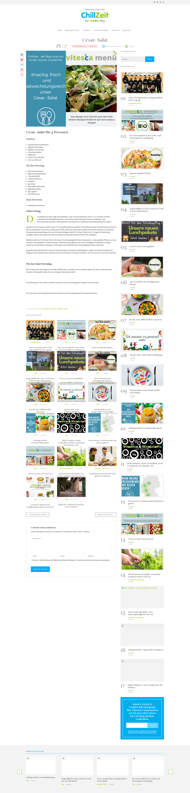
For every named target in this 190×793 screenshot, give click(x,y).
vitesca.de (115, 30)
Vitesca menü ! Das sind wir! (40, 474)
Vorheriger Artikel (39, 515)
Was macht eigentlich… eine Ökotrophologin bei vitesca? (140, 613)
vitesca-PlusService (101, 30)
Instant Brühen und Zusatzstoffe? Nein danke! (102, 410)
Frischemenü (45, 309)
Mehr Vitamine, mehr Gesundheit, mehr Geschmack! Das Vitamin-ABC (71, 442)
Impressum (126, 30)
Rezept (60, 309)
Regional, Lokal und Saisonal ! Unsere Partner (71, 506)
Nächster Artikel (105, 515)
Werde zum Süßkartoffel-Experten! (40, 410)
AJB (66, 45)
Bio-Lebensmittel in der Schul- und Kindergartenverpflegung (71, 348)
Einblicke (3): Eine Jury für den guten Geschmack (102, 475)
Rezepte (86, 30)
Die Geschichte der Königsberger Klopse (102, 379)
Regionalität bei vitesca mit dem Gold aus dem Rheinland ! (40, 379)
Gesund (54, 309)
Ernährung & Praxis (72, 30)
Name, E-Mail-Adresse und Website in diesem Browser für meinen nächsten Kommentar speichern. (71, 560)
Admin (97, 468)
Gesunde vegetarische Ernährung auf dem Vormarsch (40, 506)
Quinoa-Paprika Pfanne (102, 347)
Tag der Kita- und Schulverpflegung (71, 410)
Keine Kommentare (114, 46)
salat (66, 309)
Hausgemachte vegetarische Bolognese (146, 650)
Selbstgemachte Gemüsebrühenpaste (40, 441)
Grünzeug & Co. (80, 46)
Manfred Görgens (137, 617)
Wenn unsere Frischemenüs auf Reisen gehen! (102, 441)
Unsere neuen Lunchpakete (71, 378)
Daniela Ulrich (35, 342)
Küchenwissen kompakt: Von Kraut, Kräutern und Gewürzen (71, 475)
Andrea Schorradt (66, 468)
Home (60, 30)
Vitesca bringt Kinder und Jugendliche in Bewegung (40, 348)
